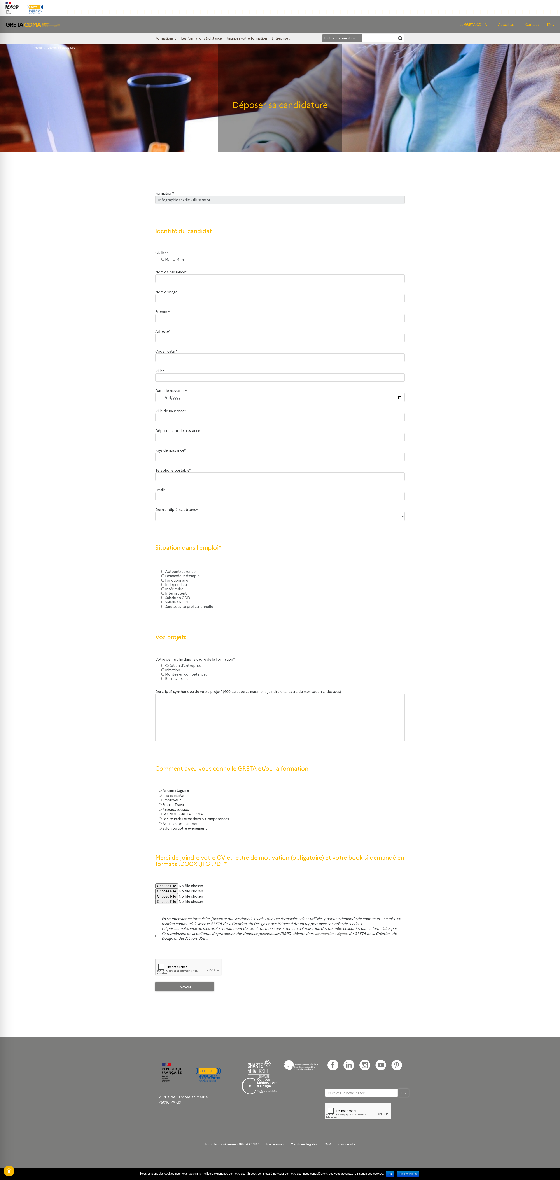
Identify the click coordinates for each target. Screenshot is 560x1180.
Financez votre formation (247, 38)
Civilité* (161, 252)
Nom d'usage (166, 292)
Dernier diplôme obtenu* (176, 509)
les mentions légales (331, 933)
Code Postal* (166, 351)
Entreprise (280, 38)
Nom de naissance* (171, 272)
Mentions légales (303, 1144)
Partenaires (275, 1144)
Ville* (159, 371)
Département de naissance (177, 430)
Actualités (506, 24)
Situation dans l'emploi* (188, 547)
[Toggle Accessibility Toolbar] (9, 1171)
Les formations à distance (201, 38)
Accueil (38, 47)
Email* (160, 490)
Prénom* (162, 311)
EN (549, 24)
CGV (327, 1144)
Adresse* (162, 331)
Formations (164, 38)
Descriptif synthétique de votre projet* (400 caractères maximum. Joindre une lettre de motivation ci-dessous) (248, 691)
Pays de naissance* (170, 450)
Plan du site (346, 1144)
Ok (390, 1173)
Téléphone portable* (173, 470)
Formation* (164, 193)
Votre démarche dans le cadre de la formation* (194, 659)
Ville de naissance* (170, 411)
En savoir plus (408, 1173)
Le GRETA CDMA (473, 24)
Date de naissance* (171, 390)
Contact (532, 24)
